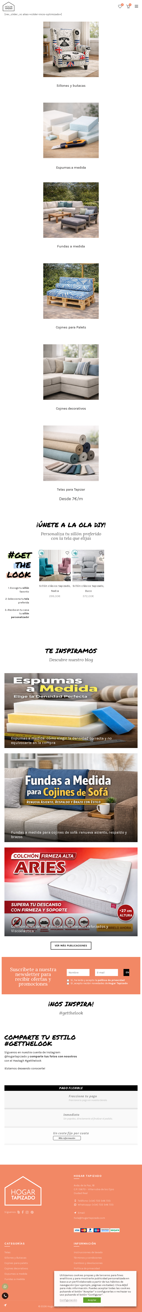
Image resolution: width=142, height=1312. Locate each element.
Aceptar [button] (92, 1300)
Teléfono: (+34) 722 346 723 (94, 1200)
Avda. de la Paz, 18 (84, 1185)
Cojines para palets (16, 1263)
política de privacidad (111, 980)
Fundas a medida (71, 246)
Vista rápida (67, 559)
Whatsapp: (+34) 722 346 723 (95, 1204)
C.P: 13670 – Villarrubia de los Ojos (94, 1189)
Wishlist (122, 5)
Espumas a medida (71, 168)
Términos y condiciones (88, 1257)
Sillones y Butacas (15, 1257)
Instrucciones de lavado (88, 1252)
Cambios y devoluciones (88, 1263)
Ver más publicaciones (71, 945)
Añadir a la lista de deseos (67, 553)
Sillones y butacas (71, 86)
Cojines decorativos (71, 408)
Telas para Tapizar (71, 489)
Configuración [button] (68, 1300)
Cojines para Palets (71, 327)
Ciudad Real (81, 1193)
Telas (7, 1252)
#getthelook (33, 1060)
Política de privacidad (87, 1268)
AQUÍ (125, 1285)
